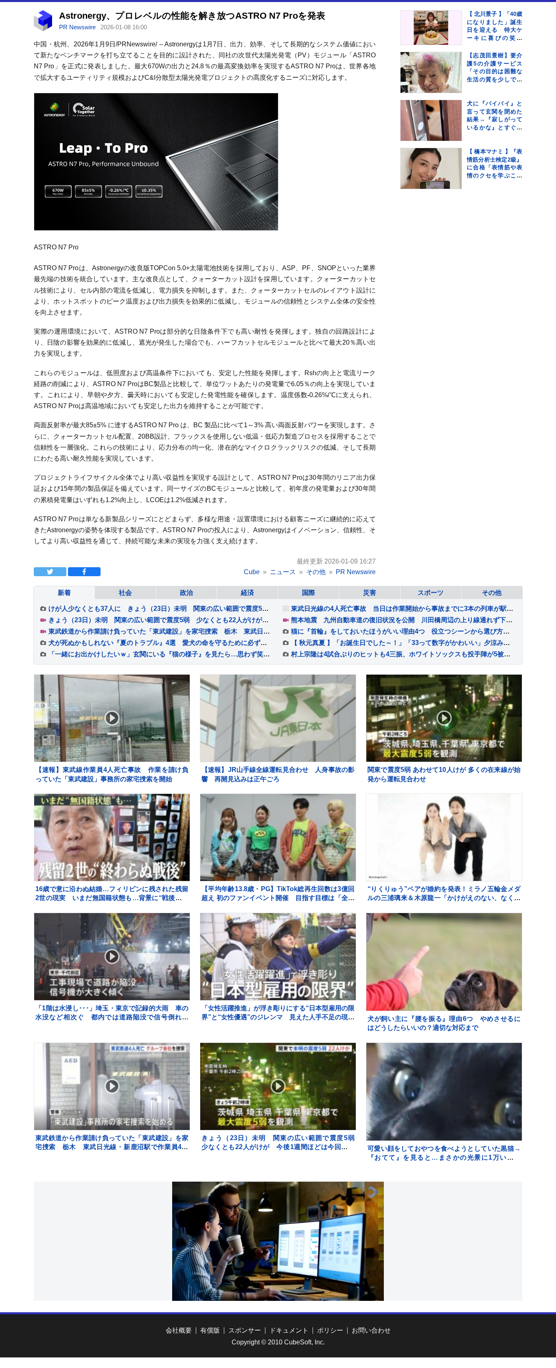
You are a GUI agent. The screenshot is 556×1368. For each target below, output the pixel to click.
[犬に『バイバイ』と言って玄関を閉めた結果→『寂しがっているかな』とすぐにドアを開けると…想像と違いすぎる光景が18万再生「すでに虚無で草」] (431, 130)
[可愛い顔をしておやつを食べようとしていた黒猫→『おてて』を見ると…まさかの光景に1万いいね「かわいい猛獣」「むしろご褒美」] (444, 1120)
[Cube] (43, 29)
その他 (491, 592)
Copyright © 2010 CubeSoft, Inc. (278, 1342)
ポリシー (330, 1330)
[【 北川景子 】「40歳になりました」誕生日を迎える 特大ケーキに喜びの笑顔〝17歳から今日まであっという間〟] (431, 28)
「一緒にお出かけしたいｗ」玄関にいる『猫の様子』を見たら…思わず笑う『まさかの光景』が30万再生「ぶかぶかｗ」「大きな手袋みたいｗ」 (260, 654)
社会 (125, 592)
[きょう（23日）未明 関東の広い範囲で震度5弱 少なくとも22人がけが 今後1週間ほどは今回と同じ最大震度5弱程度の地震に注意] (278, 1086)
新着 (64, 592)
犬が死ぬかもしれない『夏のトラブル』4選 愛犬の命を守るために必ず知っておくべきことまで (190, 642)
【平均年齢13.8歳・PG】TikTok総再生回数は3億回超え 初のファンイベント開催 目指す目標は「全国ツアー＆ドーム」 (278, 898)
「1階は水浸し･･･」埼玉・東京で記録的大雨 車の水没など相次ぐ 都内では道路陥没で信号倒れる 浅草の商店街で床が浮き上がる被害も (115, 1017)
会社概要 (179, 1330)
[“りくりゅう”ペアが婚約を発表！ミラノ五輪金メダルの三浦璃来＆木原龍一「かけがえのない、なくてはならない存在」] (444, 837)
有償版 (210, 1330)
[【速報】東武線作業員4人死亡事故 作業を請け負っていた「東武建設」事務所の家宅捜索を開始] (112, 718)
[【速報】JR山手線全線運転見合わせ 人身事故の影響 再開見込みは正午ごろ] (278, 718)
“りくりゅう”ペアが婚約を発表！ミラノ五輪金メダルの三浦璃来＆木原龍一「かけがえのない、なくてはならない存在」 (444, 898)
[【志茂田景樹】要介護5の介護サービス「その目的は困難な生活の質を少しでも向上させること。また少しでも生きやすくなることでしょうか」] (431, 73)
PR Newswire (78, 27)
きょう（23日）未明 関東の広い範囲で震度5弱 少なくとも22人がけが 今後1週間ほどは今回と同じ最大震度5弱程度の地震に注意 (243, 619)
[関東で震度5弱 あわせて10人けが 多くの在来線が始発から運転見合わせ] (444, 718)
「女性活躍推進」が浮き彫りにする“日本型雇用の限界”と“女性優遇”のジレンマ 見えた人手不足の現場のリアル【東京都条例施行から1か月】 (278, 1017)
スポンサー (244, 1330)
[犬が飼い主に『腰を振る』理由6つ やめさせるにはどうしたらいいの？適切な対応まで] (444, 991)
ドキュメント (289, 1330)
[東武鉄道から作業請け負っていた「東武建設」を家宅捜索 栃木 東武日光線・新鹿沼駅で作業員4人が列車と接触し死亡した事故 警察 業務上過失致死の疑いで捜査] (112, 1086)
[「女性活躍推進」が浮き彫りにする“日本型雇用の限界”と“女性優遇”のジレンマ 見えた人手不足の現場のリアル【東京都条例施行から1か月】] (278, 956)
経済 (247, 592)
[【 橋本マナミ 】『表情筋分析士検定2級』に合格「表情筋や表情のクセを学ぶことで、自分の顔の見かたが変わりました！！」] (431, 169)
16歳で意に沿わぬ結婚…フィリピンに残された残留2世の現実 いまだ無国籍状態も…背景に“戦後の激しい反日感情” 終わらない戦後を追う (111, 898)
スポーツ (431, 592)
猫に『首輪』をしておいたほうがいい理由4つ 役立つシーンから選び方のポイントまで (420, 631)
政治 (186, 592)
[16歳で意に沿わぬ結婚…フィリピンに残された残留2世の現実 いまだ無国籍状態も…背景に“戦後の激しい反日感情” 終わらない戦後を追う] (112, 837)
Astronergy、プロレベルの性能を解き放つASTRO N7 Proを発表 (192, 16)
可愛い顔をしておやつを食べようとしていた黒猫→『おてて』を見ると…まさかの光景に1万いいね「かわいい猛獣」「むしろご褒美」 (444, 1157)
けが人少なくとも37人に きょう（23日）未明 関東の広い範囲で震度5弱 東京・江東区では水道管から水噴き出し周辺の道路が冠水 (246, 608)
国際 (308, 592)
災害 (369, 592)
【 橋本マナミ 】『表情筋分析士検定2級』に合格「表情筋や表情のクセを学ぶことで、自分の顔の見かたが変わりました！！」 (494, 175)
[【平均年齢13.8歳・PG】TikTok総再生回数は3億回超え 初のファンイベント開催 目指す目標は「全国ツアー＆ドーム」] (278, 837)
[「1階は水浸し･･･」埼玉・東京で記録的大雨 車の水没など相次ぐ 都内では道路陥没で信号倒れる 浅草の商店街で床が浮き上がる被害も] (112, 956)
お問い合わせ (371, 1330)
